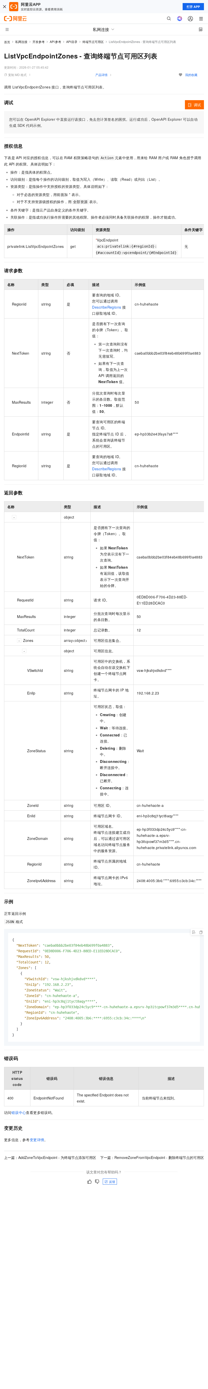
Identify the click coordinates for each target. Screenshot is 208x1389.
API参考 (55, 41)
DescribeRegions (106, 307)
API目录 (72, 41)
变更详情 (37, 1139)
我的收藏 (191, 74)
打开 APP (193, 6)
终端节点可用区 (93, 41)
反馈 (112, 1181)
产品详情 (101, 74)
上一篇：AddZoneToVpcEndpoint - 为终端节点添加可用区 (50, 1157)
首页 (7, 42)
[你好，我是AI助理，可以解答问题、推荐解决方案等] (179, 18)
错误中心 (18, 1112)
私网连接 (21, 41)
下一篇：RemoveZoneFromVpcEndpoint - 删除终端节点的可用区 (152, 1157)
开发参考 (38, 41)
